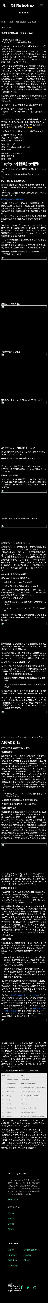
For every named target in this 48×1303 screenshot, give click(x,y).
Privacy (27, 1255)
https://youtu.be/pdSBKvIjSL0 (14, 199)
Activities (12, 1260)
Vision (11, 1250)
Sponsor (12, 1255)
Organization (30, 1250)
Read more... (13, 1199)
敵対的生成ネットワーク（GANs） (25, 995)
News (11, 1229)
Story (26, 1260)
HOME (3, 22)
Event (11, 1224)
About (11, 1218)
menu (41, 5)
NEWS (11, 22)
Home (11, 1213)
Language (13, 1265)
